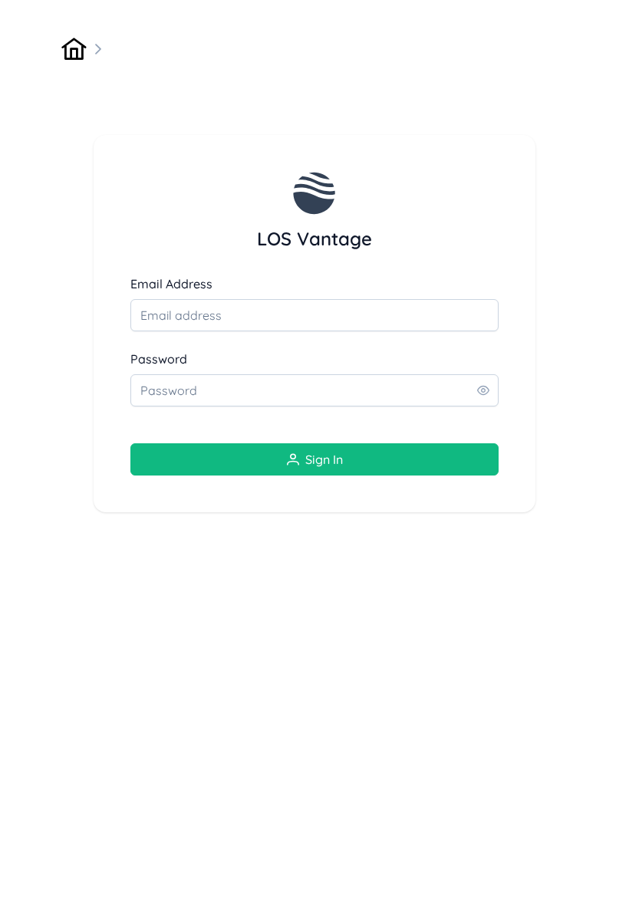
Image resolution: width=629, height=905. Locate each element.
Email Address (171, 283)
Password (158, 359)
